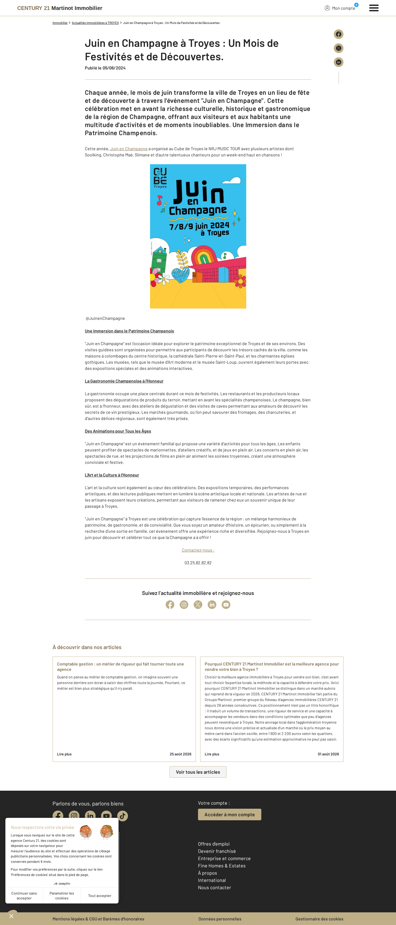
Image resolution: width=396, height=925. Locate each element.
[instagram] (74, 816)
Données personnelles (220, 918)
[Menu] (374, 7)
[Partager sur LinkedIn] (338, 62)
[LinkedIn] (212, 604)
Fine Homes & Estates (222, 865)
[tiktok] (122, 816)
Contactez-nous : (198, 549)
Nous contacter (214, 887)
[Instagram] (184, 604)
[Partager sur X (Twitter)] (338, 48)
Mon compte (343, 7)
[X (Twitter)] (198, 604)
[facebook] (58, 816)
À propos (207, 873)
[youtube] (106, 816)
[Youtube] (226, 604)
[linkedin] (90, 816)
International (212, 880)
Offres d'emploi (214, 844)
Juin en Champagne (129, 148)
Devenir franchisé (217, 851)
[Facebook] (170, 604)
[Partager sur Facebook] (338, 34)
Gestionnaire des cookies (319, 918)
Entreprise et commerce (224, 858)
